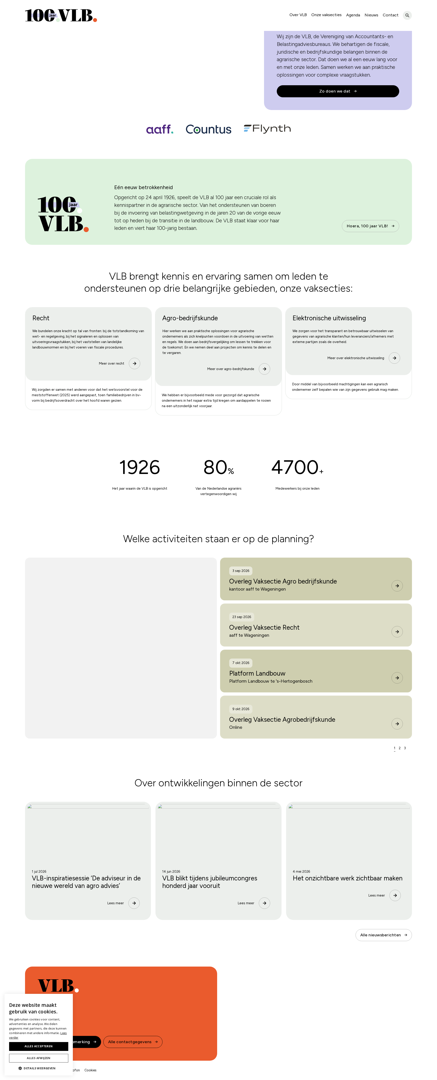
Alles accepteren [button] (39, 1046)
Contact (391, 15)
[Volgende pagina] (410, 747)
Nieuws (371, 15)
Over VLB (298, 14)
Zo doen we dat (335, 91)
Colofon (73, 1070)
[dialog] (39, 1034)
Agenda (353, 15)
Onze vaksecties (326, 14)
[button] (38, 1068)
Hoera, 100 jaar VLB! (367, 225)
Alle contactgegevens (130, 1041)
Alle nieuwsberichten (380, 934)
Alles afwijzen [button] (39, 1058)
